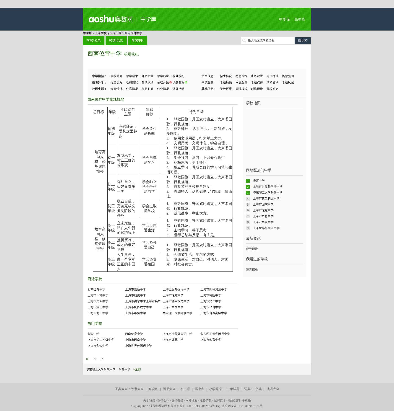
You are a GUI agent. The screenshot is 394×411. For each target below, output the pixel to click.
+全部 (137, 369)
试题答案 (178, 82)
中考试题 (233, 389)
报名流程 (116, 82)
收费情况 (132, 82)
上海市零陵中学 (135, 313)
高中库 (299, 19)
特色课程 (241, 76)
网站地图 (191, 400)
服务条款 (206, 400)
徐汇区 (117, 33)
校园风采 (116, 40)
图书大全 (169, 389)
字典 (258, 389)
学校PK (138, 40)
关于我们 (149, 400)
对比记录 (257, 88)
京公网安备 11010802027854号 (242, 406)
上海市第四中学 (98, 301)
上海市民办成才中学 (138, 307)
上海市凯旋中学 (135, 295)
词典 (247, 389)
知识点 (153, 389)
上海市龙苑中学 (173, 295)
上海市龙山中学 (98, 313)
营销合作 (163, 400)
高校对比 (272, 88)
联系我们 (234, 400)
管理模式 (241, 88)
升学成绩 (147, 82)
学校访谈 (226, 82)
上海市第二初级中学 (101, 339)
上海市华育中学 (210, 307)
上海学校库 (102, 33)
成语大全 (273, 389)
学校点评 (257, 82)
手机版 (246, 400)
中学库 (284, 19)
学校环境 (226, 88)
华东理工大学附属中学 (177, 313)
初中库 (185, 389)
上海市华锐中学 (98, 345)
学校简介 (116, 76)
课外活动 (178, 88)
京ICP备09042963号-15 (204, 406)
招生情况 (226, 76)
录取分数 (163, 82)
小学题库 (215, 389)
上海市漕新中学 (135, 289)
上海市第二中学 (210, 301)
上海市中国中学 (173, 307)
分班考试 (272, 76)
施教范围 (288, 76)
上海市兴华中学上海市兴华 (143, 301)
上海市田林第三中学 (213, 289)
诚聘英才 (220, 400)
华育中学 (93, 334)
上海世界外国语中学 (176, 289)
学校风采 (288, 82)
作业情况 (163, 88)
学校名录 (93, 40)
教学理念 (132, 76)
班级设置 (257, 76)
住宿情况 (132, 88)
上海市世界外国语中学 (177, 334)
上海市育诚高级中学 (213, 313)
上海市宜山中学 (98, 307)
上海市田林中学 (98, 295)
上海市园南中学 (135, 339)
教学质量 (163, 76)
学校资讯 (272, 82)
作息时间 (147, 88)
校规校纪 (131, 54)
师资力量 (147, 76)
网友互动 (241, 82)
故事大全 (137, 389)
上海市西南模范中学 (176, 301)
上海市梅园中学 (210, 295)
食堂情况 (116, 88)
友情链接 (177, 400)
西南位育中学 (133, 33)
